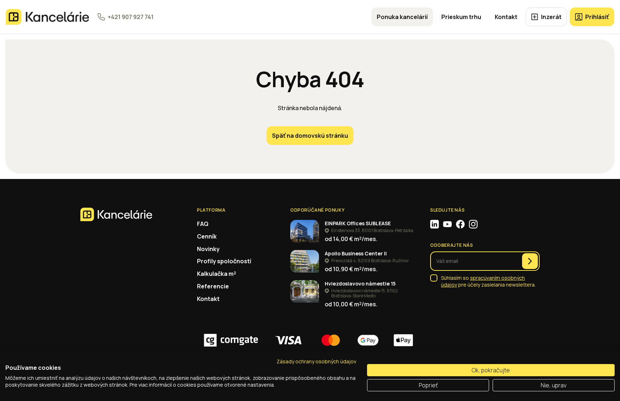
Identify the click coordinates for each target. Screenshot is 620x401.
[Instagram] (473, 224)
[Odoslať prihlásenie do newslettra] (530, 261)
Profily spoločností (224, 261)
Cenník (207, 236)
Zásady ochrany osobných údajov (316, 361)
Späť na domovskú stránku (310, 136)
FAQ (202, 224)
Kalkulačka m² (216, 274)
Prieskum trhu (461, 17)
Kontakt (506, 17)
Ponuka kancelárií (402, 17)
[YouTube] (447, 224)
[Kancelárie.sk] (47, 17)
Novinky (208, 249)
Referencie (213, 286)
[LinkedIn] (434, 224)
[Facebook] (460, 224)
